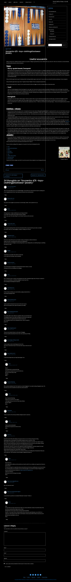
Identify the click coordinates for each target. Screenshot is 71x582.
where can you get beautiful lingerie (13, 491)
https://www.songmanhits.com (12, 481)
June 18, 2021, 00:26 (10, 482)
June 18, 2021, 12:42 (11, 503)
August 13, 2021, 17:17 (12, 459)
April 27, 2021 (8, 48)
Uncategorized (51, 39)
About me (33, 577)
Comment (6, 531)
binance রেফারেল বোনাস (10, 198)
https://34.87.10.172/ (11, 353)
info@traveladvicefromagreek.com (26, 470)
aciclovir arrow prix (10, 262)
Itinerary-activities (52, 27)
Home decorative (11, 157)
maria (8, 170)
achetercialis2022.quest (11, 299)
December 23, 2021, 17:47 (12, 365)
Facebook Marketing (11, 381)
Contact (38, 577)
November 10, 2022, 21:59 (11, 251)
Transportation (52, 36)
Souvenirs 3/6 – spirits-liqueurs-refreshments (11, 176)
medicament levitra (10, 235)
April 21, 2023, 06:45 (10, 199)
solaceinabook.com (10, 287)
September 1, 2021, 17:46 (11, 411)
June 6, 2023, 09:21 (10, 187)
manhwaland (9, 410)
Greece (51, 33)
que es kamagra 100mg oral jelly (13, 339)
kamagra (8, 250)
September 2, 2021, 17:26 (12, 422)
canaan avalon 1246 (11, 223)
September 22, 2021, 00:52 (11, 383)
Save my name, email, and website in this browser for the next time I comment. (20, 563)
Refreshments (10, 152)
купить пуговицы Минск (11, 186)
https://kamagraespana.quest (12, 311)
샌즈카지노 (9, 434)
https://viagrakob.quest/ (11, 327)
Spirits (9, 149)
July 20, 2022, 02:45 (10, 329)
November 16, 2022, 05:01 (11, 210)
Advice (28, 577)
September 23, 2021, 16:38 (12, 395)
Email (5, 553)
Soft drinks (10, 151)
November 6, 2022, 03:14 (11, 263)
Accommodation (52, 11)
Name (5, 547)
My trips (50, 29)
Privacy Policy (44, 577)
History (50, 21)
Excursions (51, 16)
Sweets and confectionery (12, 148)
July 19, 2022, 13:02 (10, 341)
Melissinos (67, 121)
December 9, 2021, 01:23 (11, 354)
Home (24, 577)
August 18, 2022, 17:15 (11, 289)
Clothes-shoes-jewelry (12, 155)
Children (50, 14)
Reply (6, 194)
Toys (8, 154)
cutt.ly (8, 274)
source (8, 208)
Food (8, 146)
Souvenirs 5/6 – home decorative (38, 175)
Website (5, 558)
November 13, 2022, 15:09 (11, 225)
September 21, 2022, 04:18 (11, 275)
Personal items (10, 158)
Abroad (51, 31)
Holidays (50, 24)
